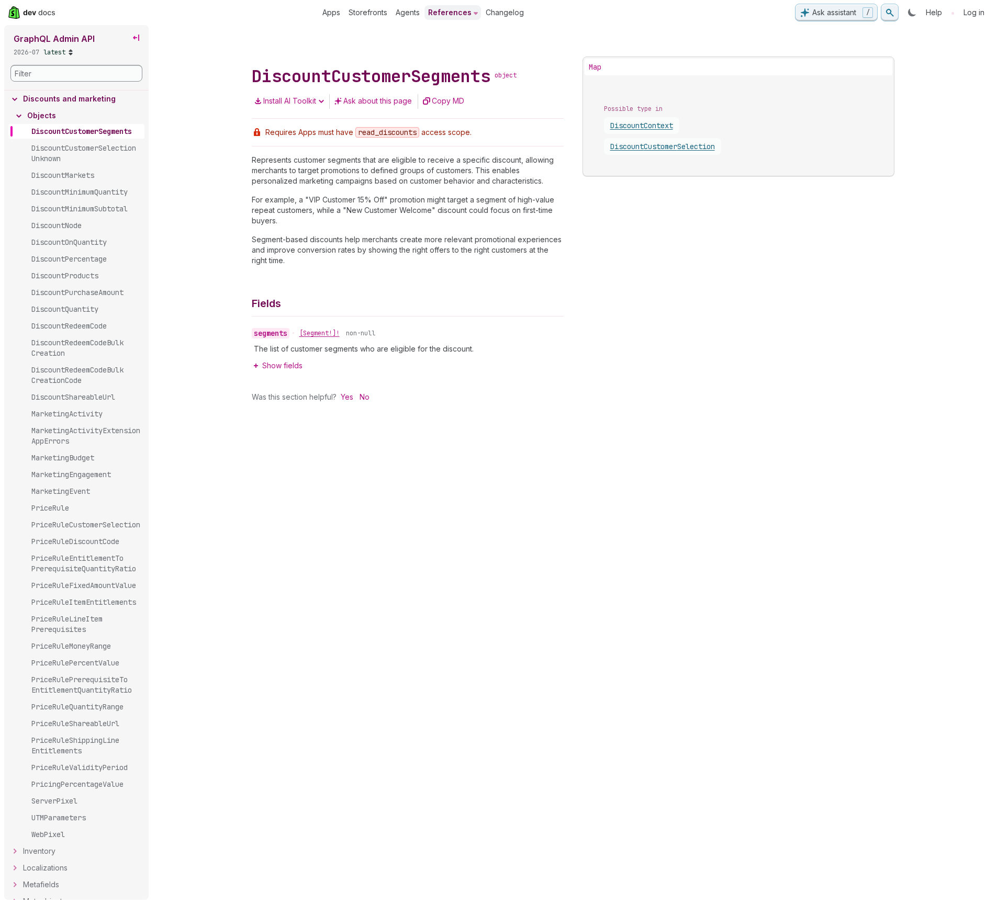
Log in (974, 12)
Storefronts (368, 12)
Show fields (282, 365)
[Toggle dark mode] (912, 12)
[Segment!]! (319, 333)
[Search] (890, 12)
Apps (331, 12)
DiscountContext (641, 125)
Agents (408, 12)
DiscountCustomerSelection (662, 146)
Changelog (505, 12)
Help (934, 12)
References (450, 12)
